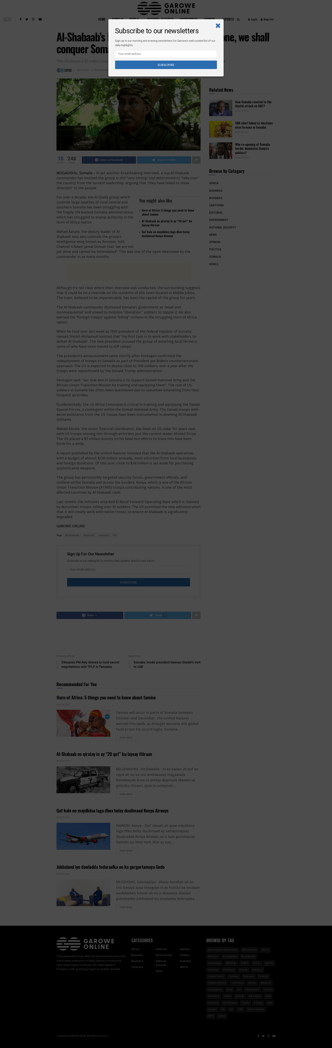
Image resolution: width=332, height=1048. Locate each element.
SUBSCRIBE (166, 65)
